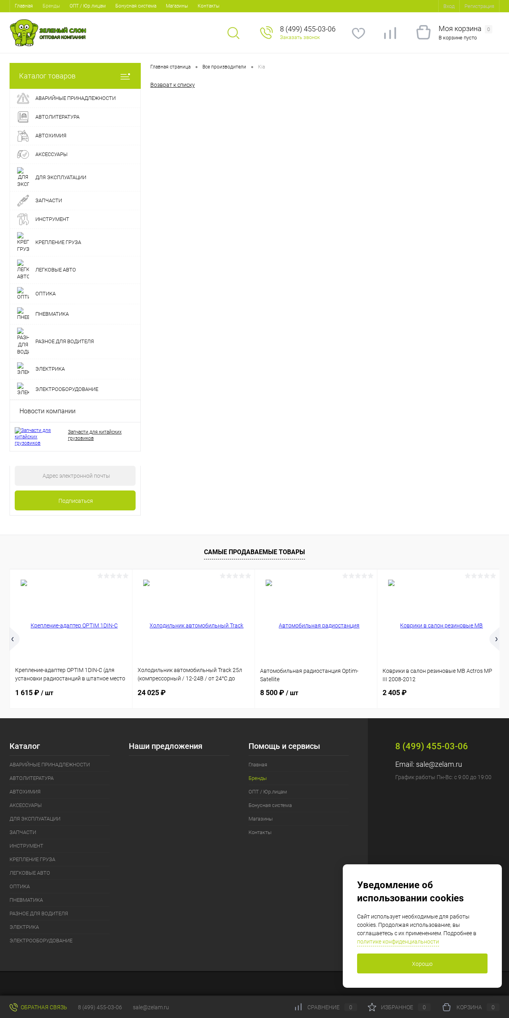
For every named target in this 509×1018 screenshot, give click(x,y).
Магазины (177, 6)
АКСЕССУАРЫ (26, 805)
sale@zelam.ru (439, 764)
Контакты (209, 6)
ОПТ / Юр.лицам (88, 6)
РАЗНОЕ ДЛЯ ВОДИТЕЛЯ (39, 913)
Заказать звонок (300, 37)
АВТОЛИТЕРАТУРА (32, 778)
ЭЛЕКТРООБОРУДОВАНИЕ (41, 941)
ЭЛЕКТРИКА (24, 927)
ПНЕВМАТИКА (26, 900)
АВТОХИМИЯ (25, 792)
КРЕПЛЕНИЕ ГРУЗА (32, 859)
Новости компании (47, 411)
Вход (449, 6)
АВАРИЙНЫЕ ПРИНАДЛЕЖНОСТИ (50, 765)
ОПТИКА (20, 886)
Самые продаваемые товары (254, 552)
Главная (24, 6)
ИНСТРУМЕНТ (26, 846)
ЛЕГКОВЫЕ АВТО (30, 873)
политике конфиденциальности (398, 941)
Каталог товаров (47, 76)
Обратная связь (43, 1007)
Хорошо (422, 964)
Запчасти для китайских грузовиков (95, 435)
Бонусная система (135, 6)
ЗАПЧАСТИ (23, 832)
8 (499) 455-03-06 (100, 1007)
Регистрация (479, 6)
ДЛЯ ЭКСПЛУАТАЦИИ (35, 819)
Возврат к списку (172, 85)
